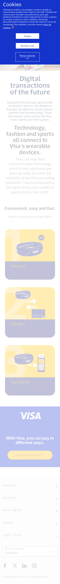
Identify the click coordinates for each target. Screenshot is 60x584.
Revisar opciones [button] (27, 55)
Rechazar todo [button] (27, 45)
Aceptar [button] (27, 36)
